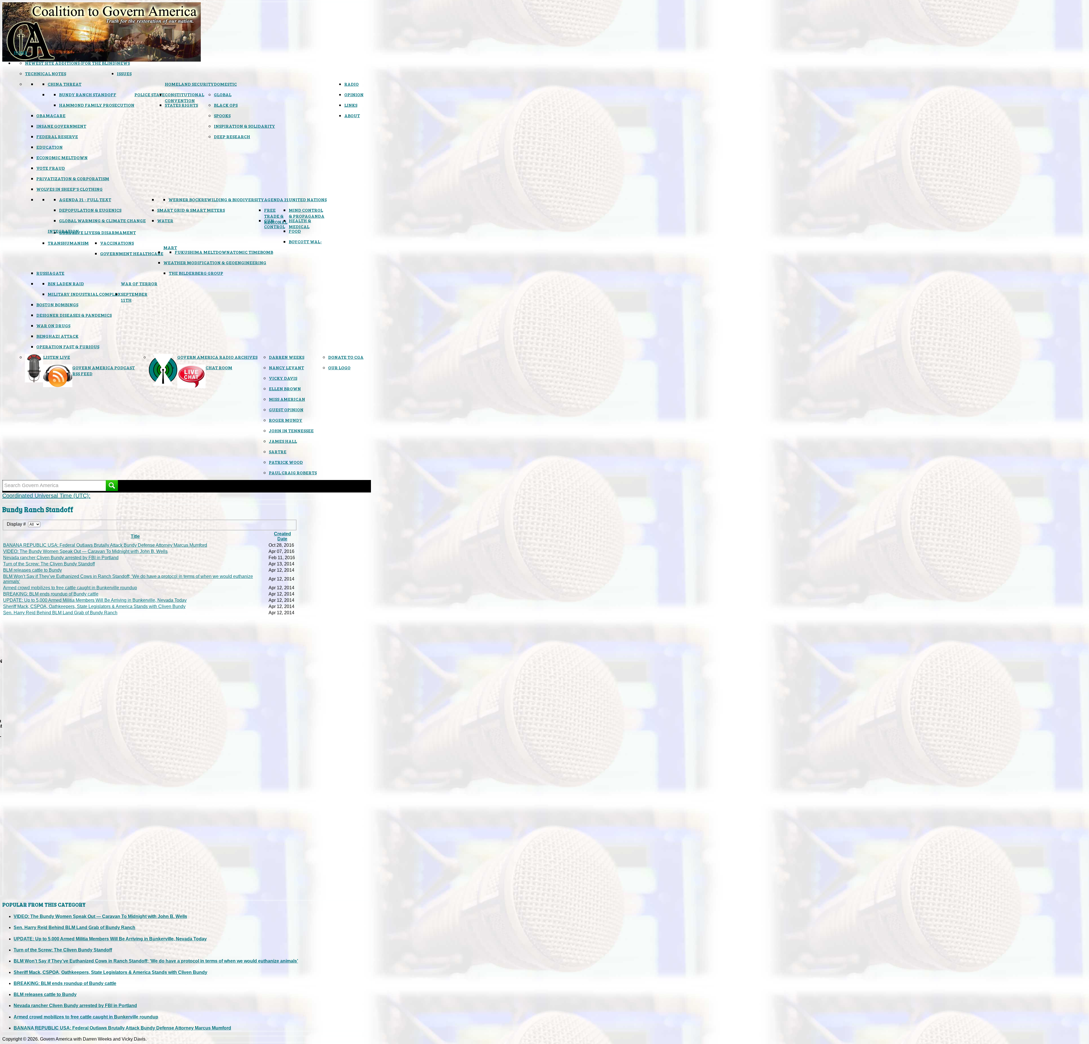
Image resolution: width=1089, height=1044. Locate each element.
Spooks (222, 115)
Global (222, 94)
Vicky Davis (283, 378)
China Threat (64, 84)
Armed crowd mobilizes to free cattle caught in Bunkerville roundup (70, 587)
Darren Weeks (286, 357)
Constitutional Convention (184, 97)
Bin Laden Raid (66, 283)
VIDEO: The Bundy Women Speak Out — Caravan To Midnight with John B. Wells (85, 551)
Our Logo (339, 367)
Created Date (282, 536)
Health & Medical (300, 223)
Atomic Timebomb (251, 252)
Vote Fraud (50, 168)
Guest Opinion (286, 409)
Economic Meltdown (62, 157)
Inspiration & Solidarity (244, 126)
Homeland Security (189, 84)
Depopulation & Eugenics (90, 210)
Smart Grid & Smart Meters (191, 210)
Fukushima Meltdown (202, 252)
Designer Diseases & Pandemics (74, 315)
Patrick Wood (286, 462)
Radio (351, 84)
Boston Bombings (57, 304)
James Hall (283, 441)
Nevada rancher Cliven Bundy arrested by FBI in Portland (61, 557)
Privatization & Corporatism (72, 178)
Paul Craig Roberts (293, 472)
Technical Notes (45, 73)
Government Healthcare (131, 253)
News (123, 63)
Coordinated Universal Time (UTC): (46, 495)
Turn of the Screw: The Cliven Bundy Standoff (49, 563)
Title (135, 536)
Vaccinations (117, 243)
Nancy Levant (286, 367)
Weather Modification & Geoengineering (214, 262)
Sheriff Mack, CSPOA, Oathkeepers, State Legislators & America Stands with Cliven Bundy (94, 606)
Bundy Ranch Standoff (87, 94)
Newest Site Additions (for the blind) (71, 63)
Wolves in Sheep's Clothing (69, 189)
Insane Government (61, 126)
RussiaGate (50, 273)
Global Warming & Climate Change (102, 220)
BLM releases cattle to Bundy (32, 570)
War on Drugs (53, 325)
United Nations (308, 199)
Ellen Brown (285, 388)
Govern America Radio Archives (217, 357)
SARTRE (277, 451)
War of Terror (139, 283)
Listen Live (56, 357)
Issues (124, 73)
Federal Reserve (57, 136)
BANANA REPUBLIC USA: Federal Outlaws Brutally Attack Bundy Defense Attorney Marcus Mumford (105, 545)
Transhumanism (68, 243)
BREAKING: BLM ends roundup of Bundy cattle (50, 594)
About (352, 115)
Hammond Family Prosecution (96, 105)
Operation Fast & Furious (67, 346)
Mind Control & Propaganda (306, 213)
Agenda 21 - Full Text (85, 199)
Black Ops (226, 105)
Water (165, 220)
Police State (149, 94)
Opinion (354, 94)
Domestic (225, 84)
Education (49, 147)
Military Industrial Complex (84, 294)
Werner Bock (184, 199)
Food (295, 231)
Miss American (287, 399)
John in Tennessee (291, 430)
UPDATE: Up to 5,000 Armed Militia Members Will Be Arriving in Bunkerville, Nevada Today (95, 600)
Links (350, 105)
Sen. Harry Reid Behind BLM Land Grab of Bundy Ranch (60, 612)
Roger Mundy (285, 420)
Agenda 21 (276, 199)
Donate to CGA (346, 357)
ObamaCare (51, 115)
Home (20, 52)
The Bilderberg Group (196, 273)
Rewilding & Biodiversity (232, 199)
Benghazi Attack (57, 336)
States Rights (181, 105)
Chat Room (219, 367)
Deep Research (232, 136)
